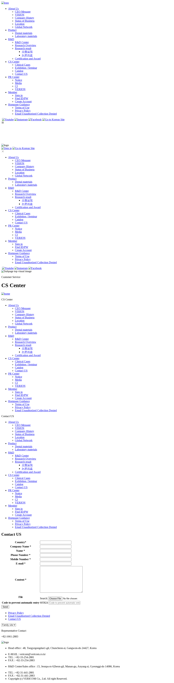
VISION (19, 14)
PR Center (13, 77)
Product (12, 30)
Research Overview (25, 45)
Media (18, 83)
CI (16, 86)
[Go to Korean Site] (53, 119)
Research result (23, 48)
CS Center (13, 61)
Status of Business (24, 20)
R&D (11, 39)
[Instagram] (21, 119)
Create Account (23, 101)
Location (19, 23)
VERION (20, 89)
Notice (18, 80)
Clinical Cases (22, 64)
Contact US (21, 73)
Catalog (19, 70)
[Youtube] (8, 119)
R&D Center (22, 42)
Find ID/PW (21, 98)
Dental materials (23, 33)
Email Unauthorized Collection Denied (36, 113)
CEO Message (23, 11)
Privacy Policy (23, 110)
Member (12, 92)
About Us (13, 8)
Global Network (23, 27)
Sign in (19, 95)
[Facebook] (35, 119)
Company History (24, 17)
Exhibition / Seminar (26, 67)
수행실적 (27, 51)
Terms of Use (22, 107)
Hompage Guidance (19, 104)
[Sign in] (6, 148)
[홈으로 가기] (5, 293)
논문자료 (27, 55)
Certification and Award (28, 58)
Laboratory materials (26, 36)
